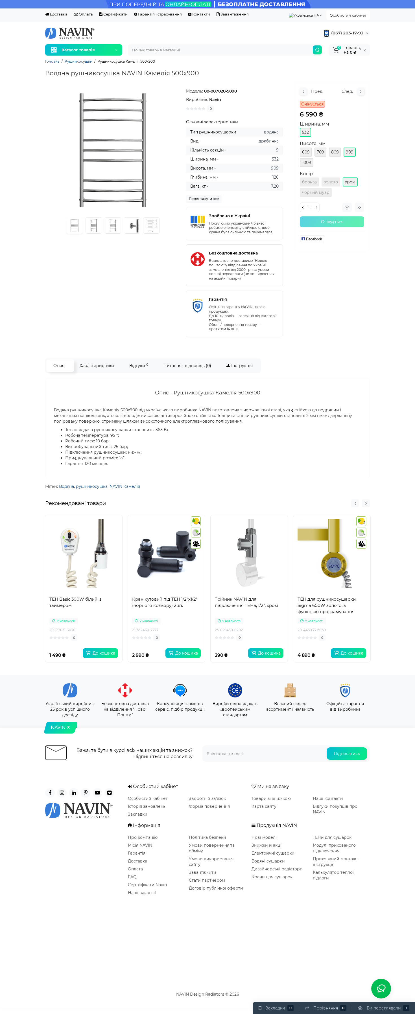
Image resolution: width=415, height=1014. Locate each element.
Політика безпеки (207, 837)
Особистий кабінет (348, 15)
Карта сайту (264, 806)
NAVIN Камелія (125, 486)
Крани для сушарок (272, 876)
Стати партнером (207, 880)
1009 (306, 162)
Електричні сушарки (273, 853)
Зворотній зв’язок (207, 798)
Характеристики (97, 365)
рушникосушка (92, 486)
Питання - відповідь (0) (187, 365)
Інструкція (241, 365)
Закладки (137, 814)
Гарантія (136, 853)
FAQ (132, 876)
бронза (309, 182)
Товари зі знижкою (271, 798)
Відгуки (138, 365)
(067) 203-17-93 (346, 33)
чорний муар (315, 192)
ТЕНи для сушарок (332, 837)
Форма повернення (209, 806)
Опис (58, 365)
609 (306, 152)
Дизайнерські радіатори (277, 869)
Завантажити (202, 872)
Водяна (66, 486)
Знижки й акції (267, 845)
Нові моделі (264, 837)
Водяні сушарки (268, 861)
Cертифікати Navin (147, 884)
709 (320, 152)
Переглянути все (204, 199)
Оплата (85, 14)
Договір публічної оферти (216, 888)
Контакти (200, 14)
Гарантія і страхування (159, 14)
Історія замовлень (146, 806)
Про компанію (143, 837)
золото (331, 182)
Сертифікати (115, 14)
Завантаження (234, 14)
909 (349, 152)
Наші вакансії (142, 892)
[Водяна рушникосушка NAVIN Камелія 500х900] (113, 150)
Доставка (58, 14)
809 (335, 152)
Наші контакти (328, 798)
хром (350, 182)
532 (305, 132)
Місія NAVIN (140, 845)
